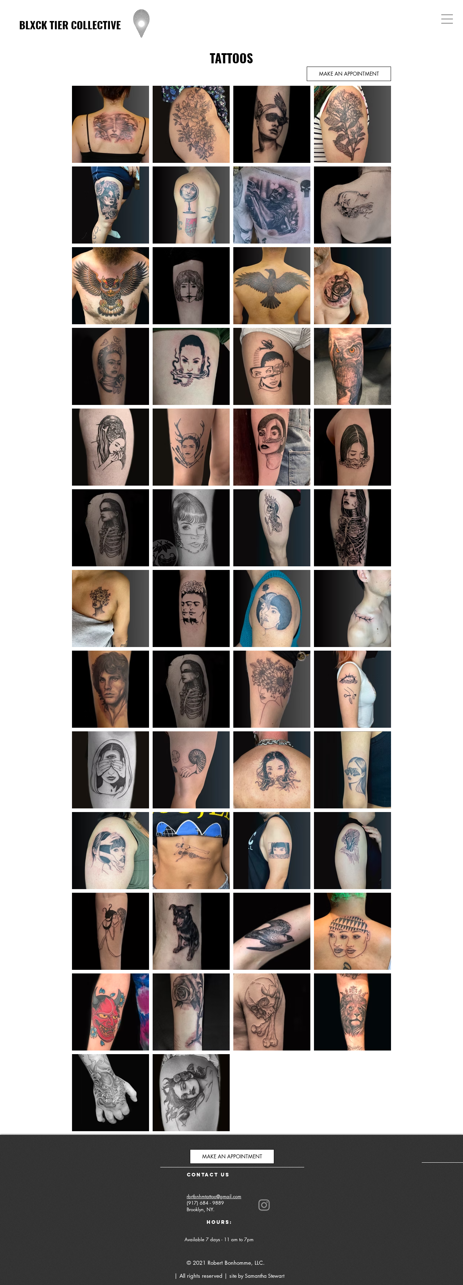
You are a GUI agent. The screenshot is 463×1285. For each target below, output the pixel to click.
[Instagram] (264, 1205)
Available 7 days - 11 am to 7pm (219, 1239)
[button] (447, 19)
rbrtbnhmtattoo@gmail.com (214, 1196)
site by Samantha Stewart (256, 1275)
